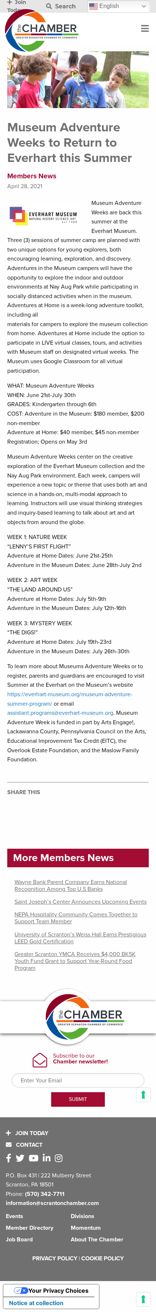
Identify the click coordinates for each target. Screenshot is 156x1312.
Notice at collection (36, 1303)
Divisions (82, 1216)
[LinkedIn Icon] (48, 1158)
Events (14, 1216)
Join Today (31, 1133)
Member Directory (29, 1228)
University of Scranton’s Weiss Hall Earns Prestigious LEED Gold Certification (80, 938)
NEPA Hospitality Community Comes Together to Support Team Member (76, 918)
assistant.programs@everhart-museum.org (60, 713)
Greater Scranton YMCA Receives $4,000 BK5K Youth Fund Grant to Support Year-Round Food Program (75, 961)
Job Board (19, 1239)
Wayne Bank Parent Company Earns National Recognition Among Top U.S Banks (71, 886)
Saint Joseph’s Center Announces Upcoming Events (81, 901)
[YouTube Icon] (35, 1158)
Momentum (86, 1228)
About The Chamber (97, 1239)
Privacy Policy (54, 1258)
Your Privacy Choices (58, 1290)
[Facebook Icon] (10, 1158)
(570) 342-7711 (45, 1194)
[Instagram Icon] (60, 1158)
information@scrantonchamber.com (52, 1203)
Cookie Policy (102, 1258)
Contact (28, 1145)
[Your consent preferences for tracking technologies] (143, 1299)
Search (64, 6)
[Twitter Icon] (21, 1158)
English (108, 6)
